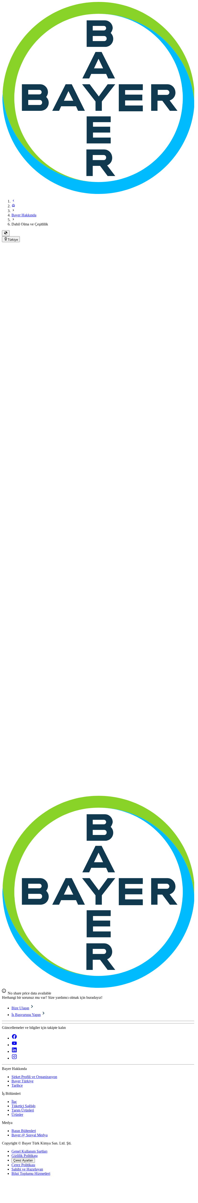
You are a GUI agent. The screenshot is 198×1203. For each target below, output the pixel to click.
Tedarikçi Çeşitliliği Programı (136, 757)
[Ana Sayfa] (13, 206)
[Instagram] (14, 1058)
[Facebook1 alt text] (14, 1038)
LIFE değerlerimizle (92, 644)
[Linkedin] (14, 1051)
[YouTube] (14, 1045)
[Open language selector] (6, 233)
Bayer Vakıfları (32, 793)
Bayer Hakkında (23, 215)
